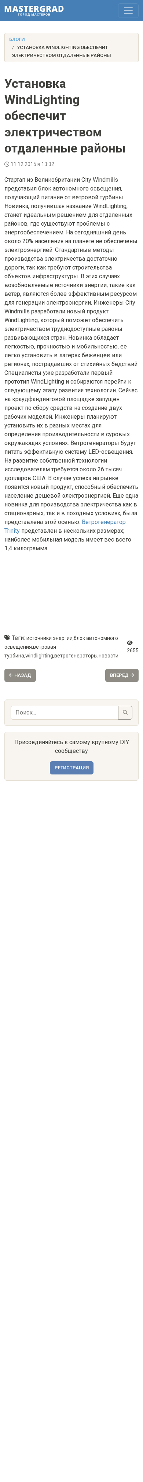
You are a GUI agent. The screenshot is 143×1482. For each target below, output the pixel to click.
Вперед (120, 675)
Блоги (17, 39)
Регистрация (72, 767)
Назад (22, 675)
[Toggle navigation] (128, 10)
